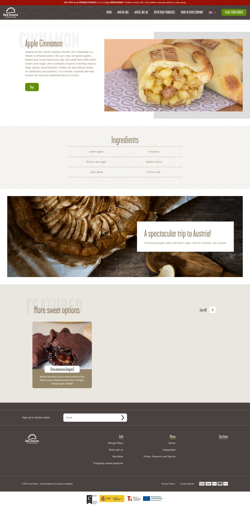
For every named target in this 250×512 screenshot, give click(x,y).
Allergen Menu (115, 443)
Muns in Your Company (192, 12)
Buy (32, 87)
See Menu (117, 456)
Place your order (234, 12)
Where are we (141, 12)
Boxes (172, 443)
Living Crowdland (64, 483)
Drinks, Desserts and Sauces (159, 456)
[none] (212, 12)
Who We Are (123, 12)
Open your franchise (164, 12)
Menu (109, 12)
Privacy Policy (168, 483)
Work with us (116, 449)
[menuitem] (212, 12)
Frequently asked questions (108, 463)
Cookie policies (187, 483)
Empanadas (169, 449)
